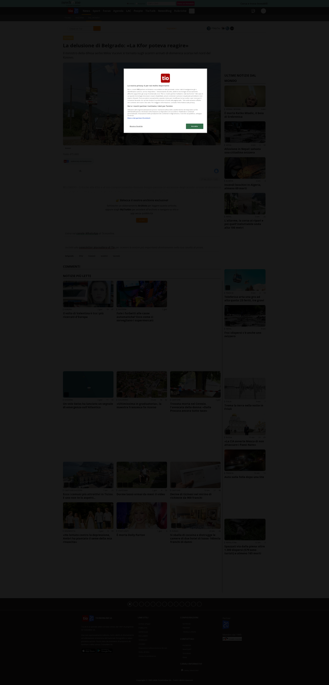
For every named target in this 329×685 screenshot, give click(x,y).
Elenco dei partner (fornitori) (138, 118)
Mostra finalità (136, 126)
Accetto (194, 126)
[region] (165, 100)
